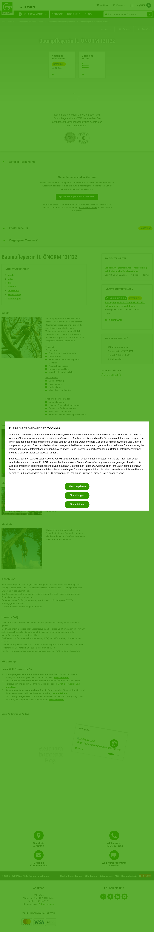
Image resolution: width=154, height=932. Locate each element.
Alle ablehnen (77, 504)
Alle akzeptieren (77, 486)
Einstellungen (77, 495)
